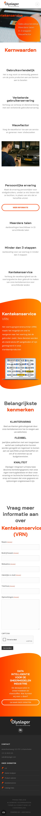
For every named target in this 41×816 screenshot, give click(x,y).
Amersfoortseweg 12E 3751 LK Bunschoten (16, 749)
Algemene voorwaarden (19, 803)
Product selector (10, 778)
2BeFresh (26, 812)
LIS (6, 768)
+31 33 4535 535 (7, 753)
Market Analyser (10, 773)
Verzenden (7, 648)
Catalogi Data (9, 788)
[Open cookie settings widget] (3, 812)
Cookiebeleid (19, 808)
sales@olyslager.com (9, 757)
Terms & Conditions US (19, 805)
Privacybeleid (19, 800)
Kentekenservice (10, 783)
